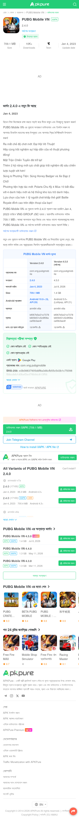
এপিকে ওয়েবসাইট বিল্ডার (12, 750)
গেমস (12, 12)
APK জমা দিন (9, 756)
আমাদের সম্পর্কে (9, 777)
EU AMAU (52, 814)
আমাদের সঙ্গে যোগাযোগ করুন (15, 782)
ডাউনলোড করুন (67, 457)
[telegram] (5, 696)
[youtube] (23, 696)
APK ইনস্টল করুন (11, 712)
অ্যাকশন (20, 12)
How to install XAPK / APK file (38, 447)
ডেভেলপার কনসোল (11, 745)
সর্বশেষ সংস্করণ (29, 31)
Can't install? (69, 468)
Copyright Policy (29, 814)
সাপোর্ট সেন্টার (8, 794)
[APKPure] (39, 4)
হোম (5, 12)
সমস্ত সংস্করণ (39, 575)
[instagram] (11, 696)
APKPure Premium (13, 730)
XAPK (54, 19)
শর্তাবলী (42, 814)
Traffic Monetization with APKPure (22, 762)
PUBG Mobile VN (35, 12)
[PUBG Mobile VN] (11, 24)
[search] (74, 4)
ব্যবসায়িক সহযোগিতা (11, 788)
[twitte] (17, 696)
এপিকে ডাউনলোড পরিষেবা (13, 724)
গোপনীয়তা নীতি (67, 810)
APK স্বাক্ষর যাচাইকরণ (13, 718)
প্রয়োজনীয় (34, 327)
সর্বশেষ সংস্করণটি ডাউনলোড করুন (18, 231)
